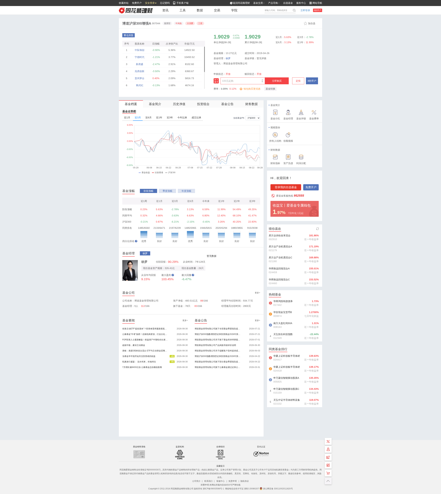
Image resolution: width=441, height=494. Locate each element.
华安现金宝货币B (282, 312)
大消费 (190, 23)
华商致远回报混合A (279, 268)
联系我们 (208, 481)
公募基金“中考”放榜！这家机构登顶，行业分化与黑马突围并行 (145, 334)
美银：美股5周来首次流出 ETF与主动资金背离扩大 (145, 351)
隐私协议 (244, 481)
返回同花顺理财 (241, 3)
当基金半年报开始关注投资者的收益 (138, 356)
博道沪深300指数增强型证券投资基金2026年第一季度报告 (218, 356)
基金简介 (155, 104)
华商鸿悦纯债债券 (283, 301)
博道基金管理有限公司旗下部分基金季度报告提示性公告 (218, 362)
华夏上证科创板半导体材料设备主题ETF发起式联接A (286, 356)
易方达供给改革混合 (279, 235)
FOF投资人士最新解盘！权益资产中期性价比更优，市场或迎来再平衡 (145, 340)
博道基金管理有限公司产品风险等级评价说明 (215, 345)
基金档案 (131, 104)
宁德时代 (139, 57)
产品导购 (273, 3)
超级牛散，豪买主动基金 (133, 345)
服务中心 (301, 3)
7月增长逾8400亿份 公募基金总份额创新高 (142, 367)
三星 (200, 23)
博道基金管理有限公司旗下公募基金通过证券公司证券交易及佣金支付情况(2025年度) (218, 367)
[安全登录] (328, 449)
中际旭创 (139, 50)
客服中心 (220, 481)
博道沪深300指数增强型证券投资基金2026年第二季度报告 (218, 334)
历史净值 (179, 104)
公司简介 (196, 481)
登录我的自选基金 (286, 187)
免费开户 (137, 3)
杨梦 (228, 58)
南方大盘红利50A (282, 323)
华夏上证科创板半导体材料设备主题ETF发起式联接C (286, 367)
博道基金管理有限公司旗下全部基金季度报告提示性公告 (218, 328)
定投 (298, 80)
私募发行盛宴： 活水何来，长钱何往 (139, 362)
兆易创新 (139, 71)
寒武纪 (139, 85)
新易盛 (139, 64)
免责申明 (232, 481)
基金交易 (258, 3)
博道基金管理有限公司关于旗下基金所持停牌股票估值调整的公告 (218, 340)
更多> (257, 293)
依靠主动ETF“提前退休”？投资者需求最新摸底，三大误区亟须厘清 (145, 328)
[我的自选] (328, 473)
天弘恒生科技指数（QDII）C (283, 334)
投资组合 (203, 104)
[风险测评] (328, 465)
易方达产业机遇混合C (280, 257)
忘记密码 (165, 3)
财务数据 (251, 104)
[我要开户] (328, 457)
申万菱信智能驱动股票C (286, 389)
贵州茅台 (139, 78)
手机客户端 (182, 3)
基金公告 (227, 104)
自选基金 (288, 3)
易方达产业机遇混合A (280, 246)
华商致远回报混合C (279, 279)
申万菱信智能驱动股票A (286, 378)
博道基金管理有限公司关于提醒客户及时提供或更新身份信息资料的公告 (218, 351)
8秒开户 (317, 10)
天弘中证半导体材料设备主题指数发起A (286, 400)
